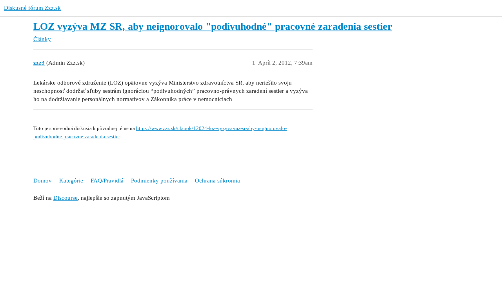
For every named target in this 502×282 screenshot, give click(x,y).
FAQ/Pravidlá (107, 180)
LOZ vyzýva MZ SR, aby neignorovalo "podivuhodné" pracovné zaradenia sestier (212, 26)
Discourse (65, 198)
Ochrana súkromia (217, 180)
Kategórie (71, 180)
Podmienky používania (159, 180)
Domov (42, 180)
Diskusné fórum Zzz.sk (32, 8)
